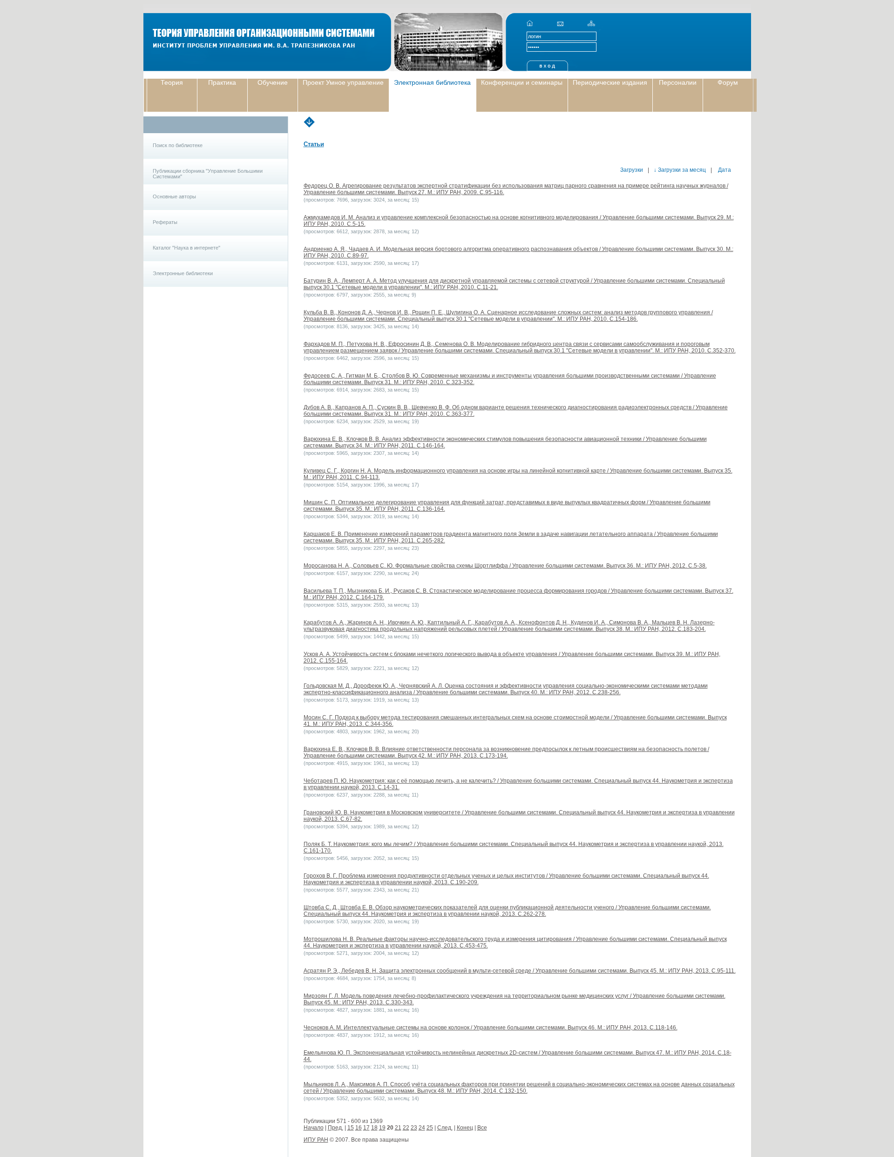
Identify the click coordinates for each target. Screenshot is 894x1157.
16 (358, 1127)
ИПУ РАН (316, 1140)
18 (374, 1127)
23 (414, 1127)
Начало (314, 1127)
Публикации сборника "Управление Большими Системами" (208, 173)
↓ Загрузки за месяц (680, 170)
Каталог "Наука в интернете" (186, 247)
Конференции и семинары (521, 82)
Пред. (335, 1127)
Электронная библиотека (432, 82)
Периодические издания (610, 82)
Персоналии (678, 82)
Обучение (272, 82)
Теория (172, 82)
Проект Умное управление (343, 82)
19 (382, 1127)
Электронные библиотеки (183, 273)
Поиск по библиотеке (178, 145)
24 (422, 1127)
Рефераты (165, 222)
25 (430, 1127)
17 (366, 1127)
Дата (724, 170)
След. (445, 1127)
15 (350, 1127)
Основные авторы (174, 196)
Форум (728, 82)
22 (406, 1127)
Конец (465, 1127)
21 (398, 1127)
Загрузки (631, 170)
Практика (222, 82)
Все (482, 1127)
